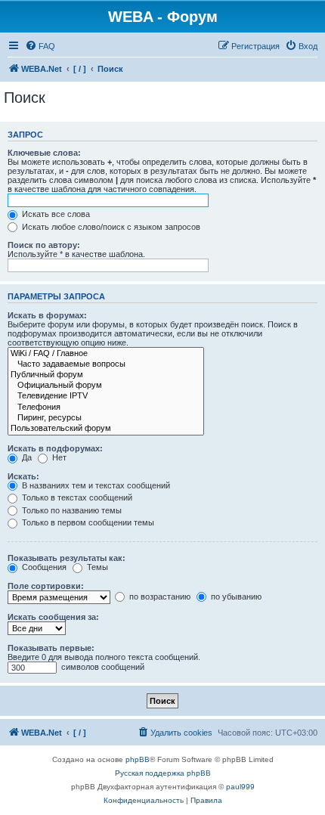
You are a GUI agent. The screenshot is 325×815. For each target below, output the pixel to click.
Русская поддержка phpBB (163, 773)
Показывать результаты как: (66, 557)
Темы (96, 567)
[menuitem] (40, 46)
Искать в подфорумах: (55, 448)
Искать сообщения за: (53, 616)
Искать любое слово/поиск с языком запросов (110, 226)
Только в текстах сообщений (76, 497)
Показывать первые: (51, 647)
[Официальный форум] (106, 385)
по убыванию (235, 596)
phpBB (137, 759)
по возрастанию (158, 596)
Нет (58, 457)
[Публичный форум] (106, 375)
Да (26, 457)
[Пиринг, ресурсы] (106, 418)
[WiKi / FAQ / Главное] (106, 354)
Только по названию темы (71, 510)
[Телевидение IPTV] (106, 396)
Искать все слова (55, 213)
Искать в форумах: (47, 315)
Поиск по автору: (44, 244)
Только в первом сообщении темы (87, 522)
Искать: (23, 476)
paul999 (240, 786)
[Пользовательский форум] (106, 428)
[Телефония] (106, 407)
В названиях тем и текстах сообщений (95, 485)
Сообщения (43, 567)
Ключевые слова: (44, 152)
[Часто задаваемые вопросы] (106, 364)
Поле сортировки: (46, 585)
